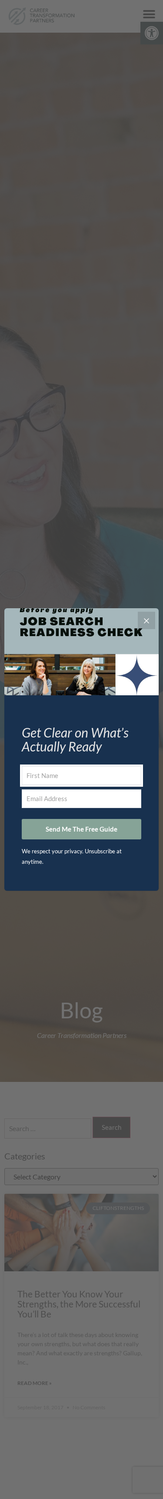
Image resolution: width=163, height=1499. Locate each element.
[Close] (146, 620)
